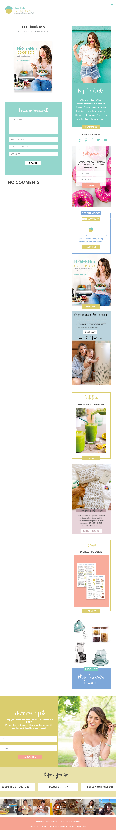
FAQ (54, 821)
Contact (76, 821)
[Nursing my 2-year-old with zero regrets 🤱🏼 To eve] (41, 807)
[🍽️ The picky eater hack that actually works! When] (58, 807)
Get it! (91, 458)
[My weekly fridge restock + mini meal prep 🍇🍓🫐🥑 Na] (25, 807)
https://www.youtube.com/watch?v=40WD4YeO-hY (91, 219)
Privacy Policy (64, 821)
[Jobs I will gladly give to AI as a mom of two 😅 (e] (91, 807)
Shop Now (91, 669)
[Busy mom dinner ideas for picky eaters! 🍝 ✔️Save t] (8, 807)
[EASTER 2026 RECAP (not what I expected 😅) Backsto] (74, 807)
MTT (84, 826)
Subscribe (40, 821)
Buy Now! (91, 306)
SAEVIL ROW (76, 826)
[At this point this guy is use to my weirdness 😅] (107, 807)
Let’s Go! (91, 246)
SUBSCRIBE (30, 756)
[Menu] (112, 4)
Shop (48, 821)
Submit (91, 185)
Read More (91, 127)
